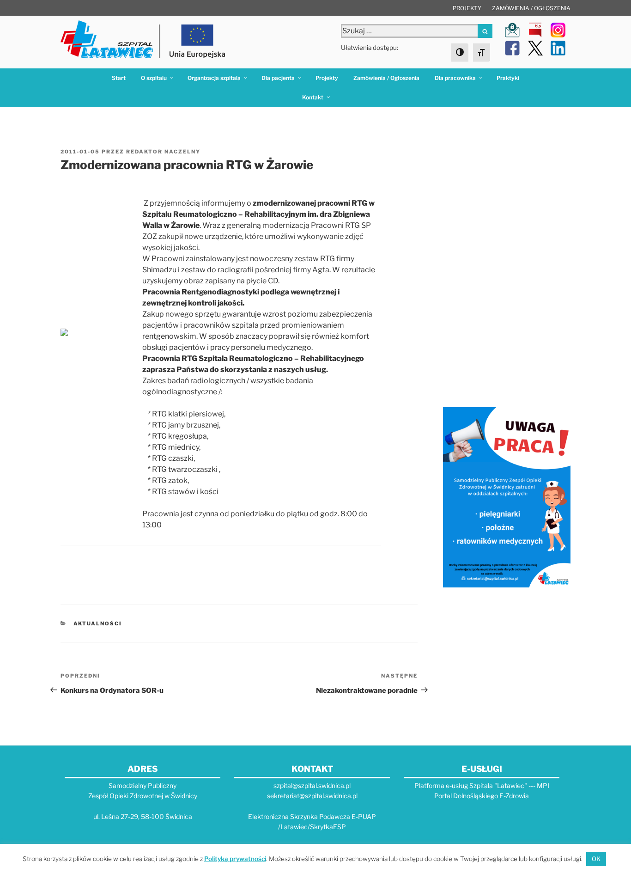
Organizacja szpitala (214, 77)
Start (119, 77)
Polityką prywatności (235, 858)
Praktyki (508, 77)
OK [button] (596, 858)
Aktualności (97, 623)
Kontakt (312, 97)
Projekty (467, 8)
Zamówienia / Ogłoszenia (531, 8)
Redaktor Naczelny (163, 151)
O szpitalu (154, 77)
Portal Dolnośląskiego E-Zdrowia (481, 796)
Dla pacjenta (278, 77)
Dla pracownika (455, 77)
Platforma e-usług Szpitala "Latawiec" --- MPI (481, 785)
